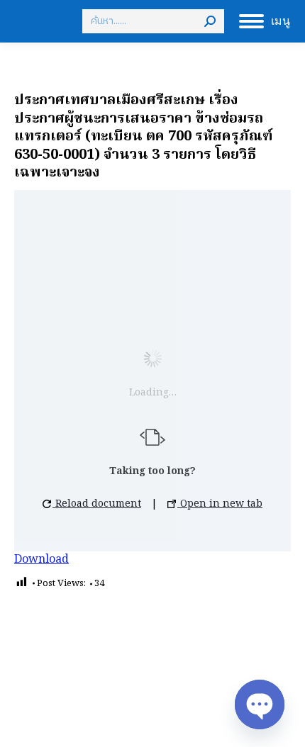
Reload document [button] (96, 504)
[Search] (210, 21)
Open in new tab (219, 504)
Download (41, 560)
